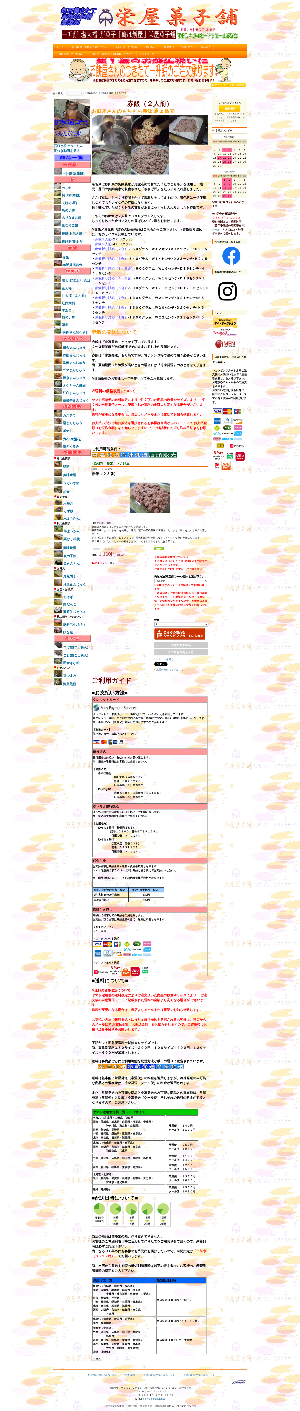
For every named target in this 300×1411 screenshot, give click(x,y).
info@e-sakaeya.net (153, 1398)
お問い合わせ (150, 47)
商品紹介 (206, 47)
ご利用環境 (129, 1375)
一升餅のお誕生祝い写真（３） (198, 1375)
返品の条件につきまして (169, 669)
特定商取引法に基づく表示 (102, 1375)
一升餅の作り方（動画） (69, 54)
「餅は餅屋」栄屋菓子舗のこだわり (89, 47)
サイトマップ (147, 54)
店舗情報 (169, 47)
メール (216, 229)
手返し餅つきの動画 (126, 47)
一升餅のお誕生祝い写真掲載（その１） (111, 54)
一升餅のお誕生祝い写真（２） (158, 1375)
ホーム (60, 47)
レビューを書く (164, 659)
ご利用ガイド (187, 47)
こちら (227, 114)
